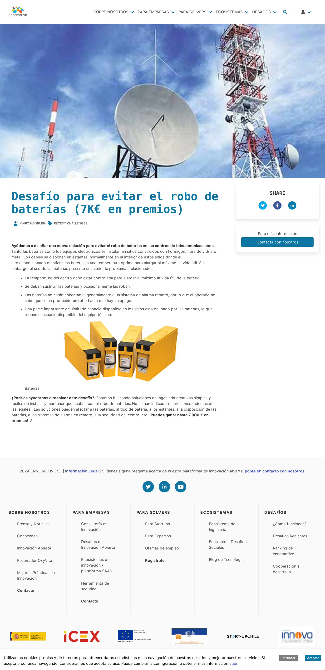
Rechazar (288, 658)
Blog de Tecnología (226, 559)
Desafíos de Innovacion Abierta (98, 544)
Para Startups (157, 523)
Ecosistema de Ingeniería (222, 526)
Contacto (25, 590)
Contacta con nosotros (277, 242)
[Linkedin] (164, 486)
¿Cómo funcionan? (289, 523)
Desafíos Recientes (290, 536)
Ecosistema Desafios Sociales (227, 544)
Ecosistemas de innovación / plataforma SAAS (96, 565)
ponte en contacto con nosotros (275, 471)
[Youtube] (180, 486)
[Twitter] (148, 486)
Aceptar (313, 658)
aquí (233, 663)
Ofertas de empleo (162, 548)
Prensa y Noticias (33, 523)
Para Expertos (158, 536)
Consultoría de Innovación (94, 526)
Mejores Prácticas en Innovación (36, 575)
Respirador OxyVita (34, 560)
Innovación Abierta (34, 548)
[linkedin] (292, 206)
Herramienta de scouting (95, 586)
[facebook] (277, 206)
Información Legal (81, 471)
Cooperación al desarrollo (286, 569)
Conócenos (27, 536)
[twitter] (262, 206)
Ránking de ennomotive (283, 551)
